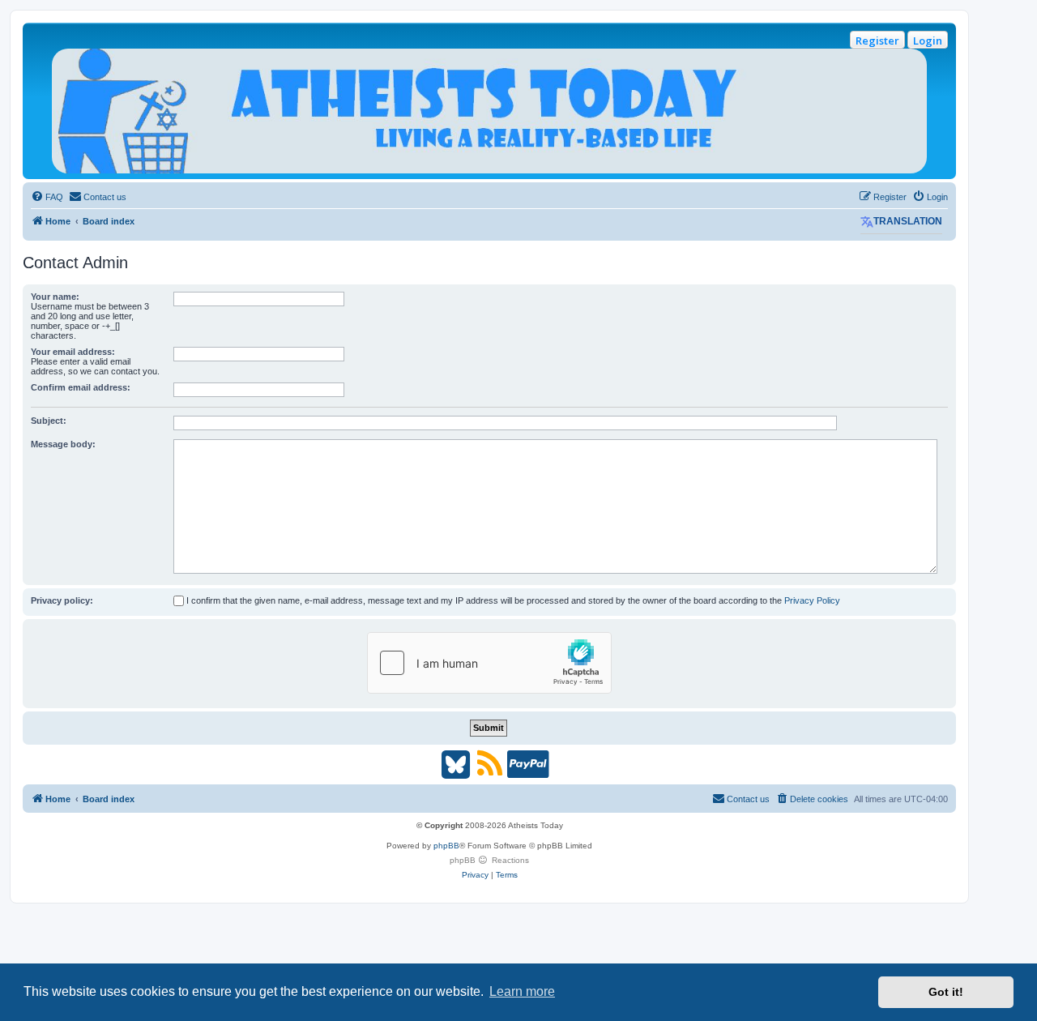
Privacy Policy (812, 600)
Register (877, 40)
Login (927, 40)
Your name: (55, 296)
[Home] (489, 111)
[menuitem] (47, 197)
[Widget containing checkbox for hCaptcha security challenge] (489, 663)
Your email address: (73, 352)
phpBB (446, 845)
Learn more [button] (522, 991)
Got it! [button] (945, 991)
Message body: (63, 444)
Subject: (48, 420)
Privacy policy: (62, 600)
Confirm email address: (80, 387)
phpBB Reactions (489, 860)
